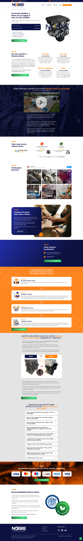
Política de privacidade (31, 514)
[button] (21, 151)
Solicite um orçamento (20, 75)
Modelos (15, 9)
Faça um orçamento (20, 40)
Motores (55, 5)
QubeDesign (69, 514)
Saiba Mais (20, 231)
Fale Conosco (67, 5)
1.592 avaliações (61, 156)
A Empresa (48, 5)
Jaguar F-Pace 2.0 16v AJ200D (22, 9)
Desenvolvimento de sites (62, 514)
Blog (60, 5)
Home (43, 5)
